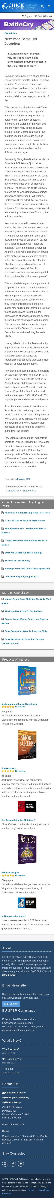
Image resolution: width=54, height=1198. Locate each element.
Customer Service (15, 1092)
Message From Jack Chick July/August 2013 (27, 568)
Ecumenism (29, 490)
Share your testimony (17, 1097)
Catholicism (10, 33)
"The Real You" (10, 1049)
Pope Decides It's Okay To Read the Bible (26, 631)
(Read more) (9, 975)
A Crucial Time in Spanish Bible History (25, 520)
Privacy (31, 1190)
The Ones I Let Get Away (17, 560)
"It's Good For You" (12, 1059)
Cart (40, 16)
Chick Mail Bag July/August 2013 (22, 576)
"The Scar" (8, 1069)
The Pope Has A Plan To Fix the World (24, 611)
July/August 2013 (22, 479)
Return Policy (13, 1102)
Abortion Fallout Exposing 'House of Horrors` (28, 513)
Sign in (28, 16)
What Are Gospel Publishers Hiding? (23, 553)
